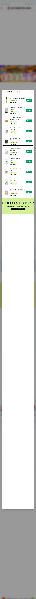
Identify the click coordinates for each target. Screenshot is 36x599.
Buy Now (29, 100)
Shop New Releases (18, 209)
